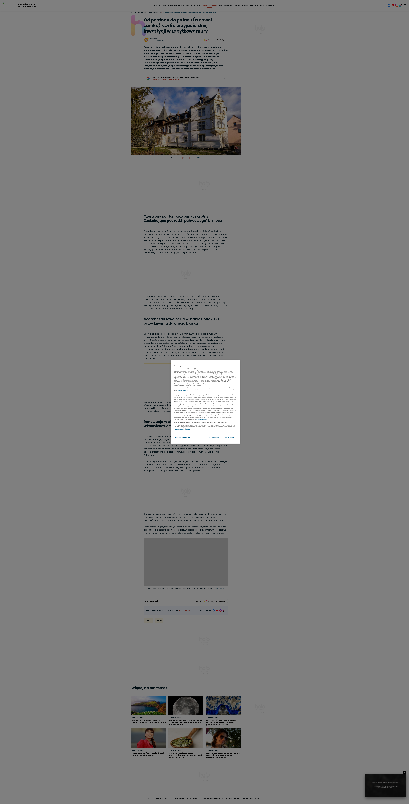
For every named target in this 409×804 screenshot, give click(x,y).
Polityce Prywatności (182, 390)
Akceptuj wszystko (229, 437)
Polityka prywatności (202, 419)
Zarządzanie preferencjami (182, 437)
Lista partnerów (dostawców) (182, 429)
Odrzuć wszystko (213, 437)
